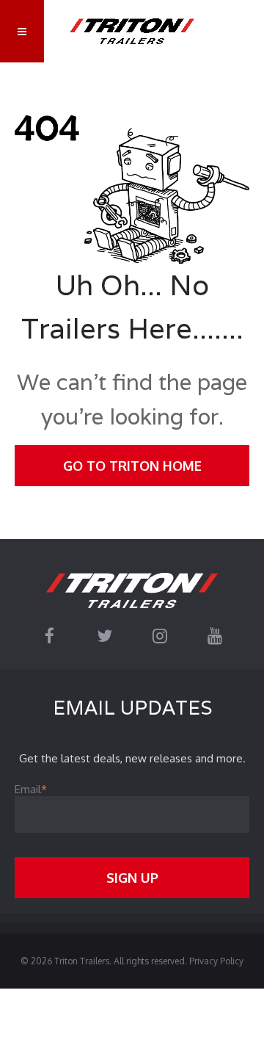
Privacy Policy (216, 961)
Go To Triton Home (132, 466)
